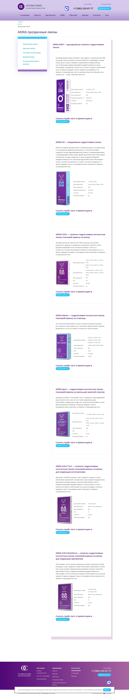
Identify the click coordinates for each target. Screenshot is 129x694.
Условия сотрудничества (41, 672)
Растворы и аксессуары (32, 53)
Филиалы (74, 676)
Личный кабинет (106, 4)
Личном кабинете (62, 121)
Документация (28, 57)
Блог (107, 15)
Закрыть (106, 690)
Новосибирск (88, 4)
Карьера (85, 15)
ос (20, 6)
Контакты (97, 15)
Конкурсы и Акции (57, 680)
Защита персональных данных (59, 684)
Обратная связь (104, 8)
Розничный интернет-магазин (31, 62)
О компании (24, 15)
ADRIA (62, 15)
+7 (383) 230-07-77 (83, 8)
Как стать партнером (43, 676)
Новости (37, 15)
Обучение (73, 15)
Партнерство (50, 15)
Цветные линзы (29, 48)
